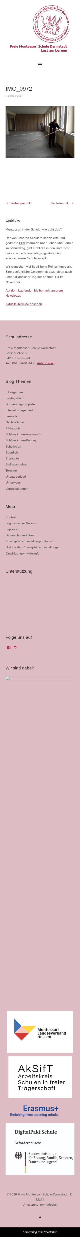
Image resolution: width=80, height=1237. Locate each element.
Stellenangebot (16, 464)
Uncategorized (16, 476)
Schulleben (13, 446)
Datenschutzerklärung (21, 535)
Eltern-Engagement (19, 410)
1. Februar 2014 (14, 95)
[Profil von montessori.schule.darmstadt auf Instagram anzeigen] (15, 649)
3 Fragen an (14, 392)
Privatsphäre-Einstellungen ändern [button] (30, 541)
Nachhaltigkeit (15, 422)
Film (22, 243)
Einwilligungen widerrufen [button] (23, 553)
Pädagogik (13, 428)
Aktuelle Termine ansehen (24, 304)
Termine (11, 470)
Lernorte (12, 416)
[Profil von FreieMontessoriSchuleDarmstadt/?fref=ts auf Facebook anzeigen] (9, 649)
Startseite (12, 458)
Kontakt (11, 517)
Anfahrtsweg (46, 363)
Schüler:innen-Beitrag (21, 440)
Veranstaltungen (17, 488)
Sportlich (12, 452)
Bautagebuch (15, 398)
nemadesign (49, 1204)
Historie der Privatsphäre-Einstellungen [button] (33, 547)
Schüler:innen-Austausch (23, 434)
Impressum (13, 529)
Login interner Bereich (21, 523)
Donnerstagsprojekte (20, 404)
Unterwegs (13, 482)
